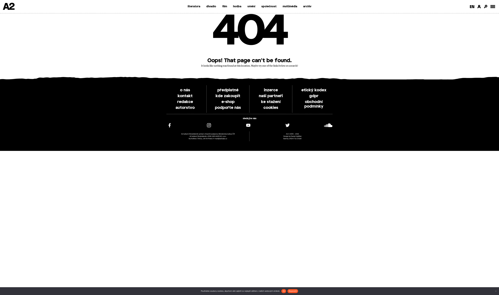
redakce (185, 101)
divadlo (211, 6)
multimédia (290, 6)
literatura (194, 6)
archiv (307, 6)
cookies (270, 107)
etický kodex (313, 90)
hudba (237, 6)
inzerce (271, 90)
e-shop (228, 101)
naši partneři (271, 96)
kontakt (185, 96)
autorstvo (185, 107)
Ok (284, 291)
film (224, 6)
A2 (8, 7)
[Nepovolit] (495, 291)
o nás (185, 90)
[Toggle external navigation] (493, 7)
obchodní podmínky (313, 104)
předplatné (227, 90)
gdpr (314, 96)
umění (251, 6)
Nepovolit (293, 291)
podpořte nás (228, 107)
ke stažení (271, 101)
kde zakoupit (228, 96)
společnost (269, 6)
